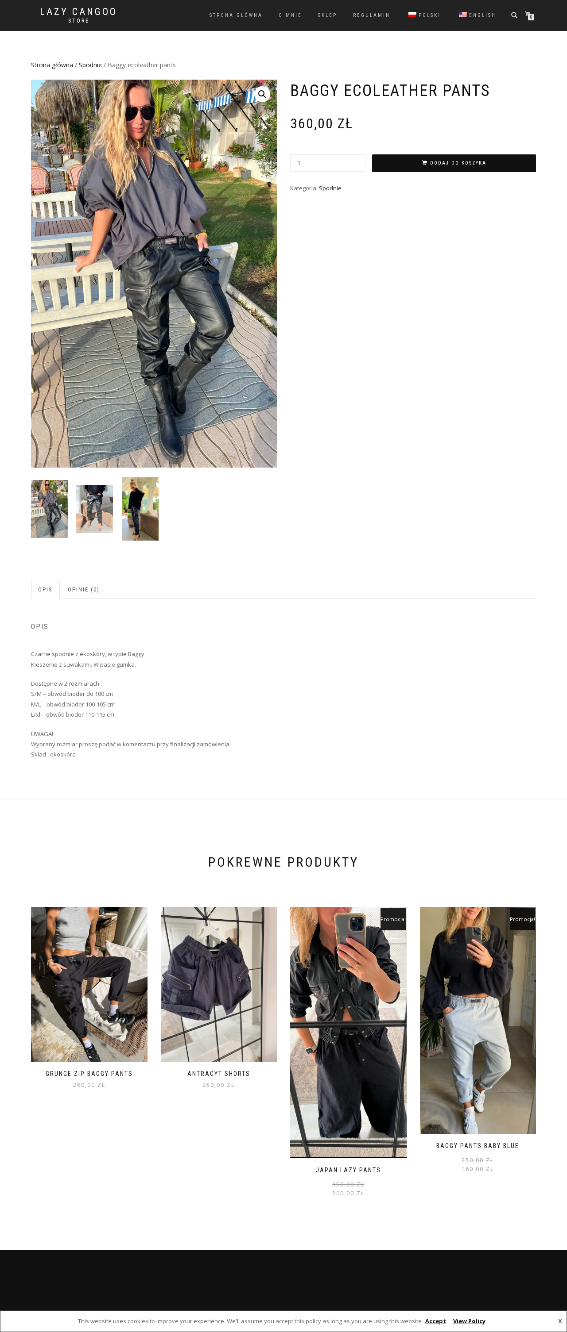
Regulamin (371, 15)
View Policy (469, 1321)
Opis (45, 589)
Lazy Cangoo (78, 12)
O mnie (290, 15)
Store (78, 21)
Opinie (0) (84, 589)
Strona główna (236, 15)
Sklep (327, 15)
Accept (435, 1321)
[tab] (46, 590)
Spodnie (90, 65)
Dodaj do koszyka (458, 163)
